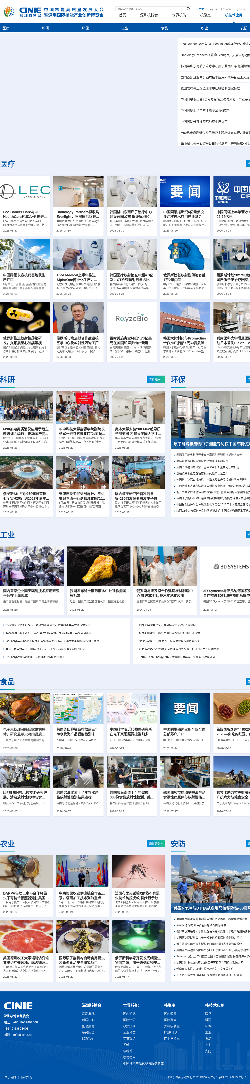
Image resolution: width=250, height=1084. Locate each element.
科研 (45, 28)
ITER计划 (171, 1032)
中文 (201, 9)
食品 (164, 28)
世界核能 (179, 15)
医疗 (5, 28)
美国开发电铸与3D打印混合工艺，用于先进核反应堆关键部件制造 (46, 649)
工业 (125, 28)
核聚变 (205, 15)
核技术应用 (234, 15)
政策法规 (129, 1026)
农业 (204, 28)
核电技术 (129, 1057)
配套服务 (88, 1026)
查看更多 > (155, 379)
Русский (240, 9)
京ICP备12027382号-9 (232, 1077)
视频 (126, 1045)
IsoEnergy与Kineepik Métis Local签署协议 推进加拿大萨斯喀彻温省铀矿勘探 (52, 641)
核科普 (127, 1051)
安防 (244, 28)
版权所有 (26, 1077)
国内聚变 (170, 1014)
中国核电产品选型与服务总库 (143, 1063)
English (212, 9)
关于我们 (10, 1077)
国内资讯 (129, 1014)
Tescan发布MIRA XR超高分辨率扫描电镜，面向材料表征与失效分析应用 (50, 633)
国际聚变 (170, 1020)
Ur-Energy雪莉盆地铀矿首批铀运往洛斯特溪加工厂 (36, 657)
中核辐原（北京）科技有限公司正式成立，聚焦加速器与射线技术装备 (48, 625)
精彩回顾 (88, 1032)
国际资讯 (129, 1020)
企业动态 (129, 1032)
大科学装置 (172, 1026)
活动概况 (88, 1014)
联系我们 (88, 1039)
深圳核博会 (149, 15)
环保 (85, 28)
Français (226, 9)
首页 (122, 15)
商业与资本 (172, 1039)
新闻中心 (88, 1020)
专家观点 (129, 1039)
